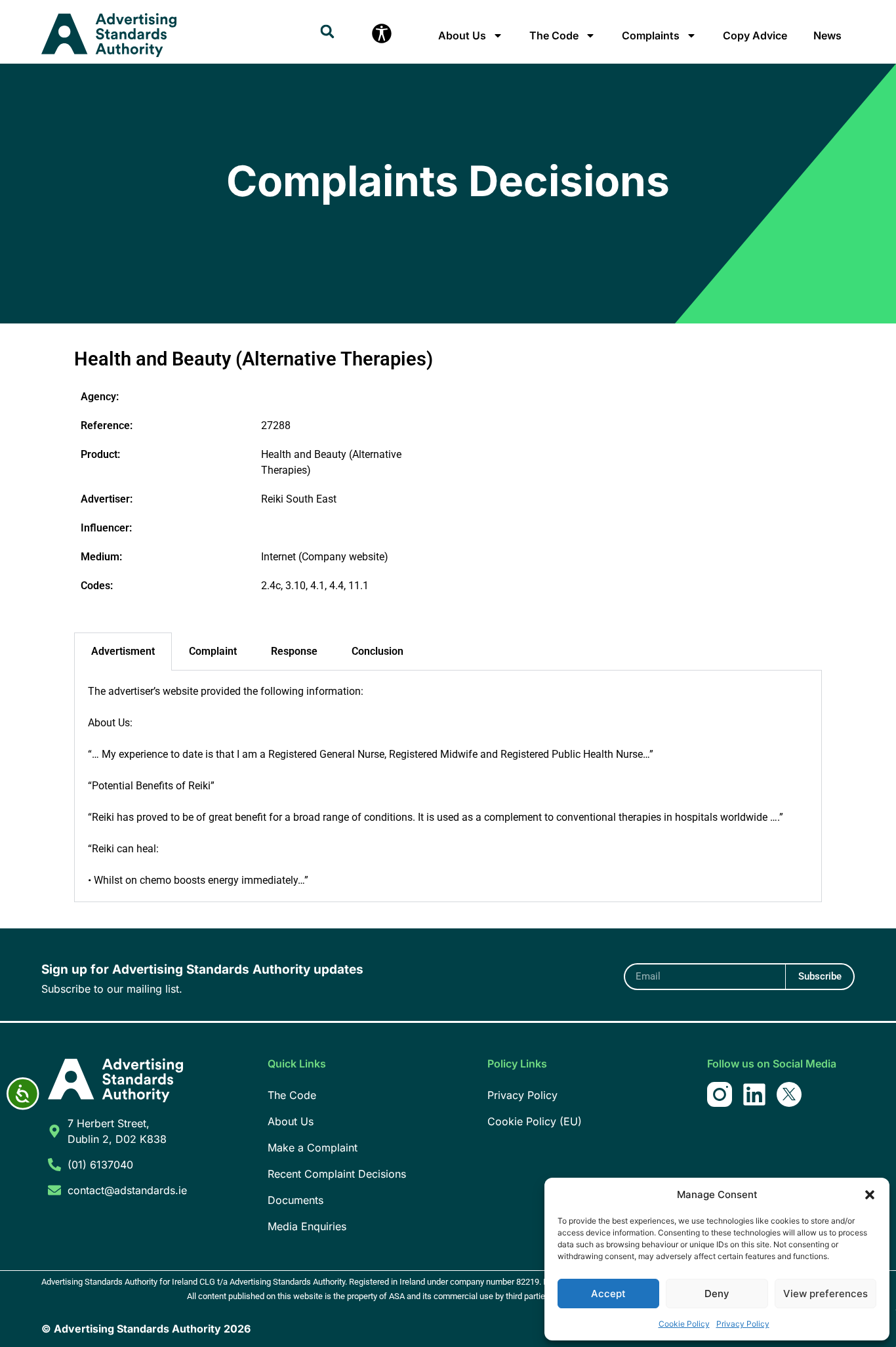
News (827, 35)
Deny (716, 1293)
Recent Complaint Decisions (337, 1173)
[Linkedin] (754, 1094)
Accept (608, 1293)
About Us (462, 35)
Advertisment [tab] (123, 651)
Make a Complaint (312, 1147)
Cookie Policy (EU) (534, 1121)
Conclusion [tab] (377, 651)
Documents (295, 1200)
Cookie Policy (684, 1324)
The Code (554, 35)
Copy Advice (755, 35)
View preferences (825, 1293)
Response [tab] (294, 651)
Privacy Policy (742, 1324)
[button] (869, 1194)
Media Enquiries (307, 1226)
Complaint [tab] (213, 651)
